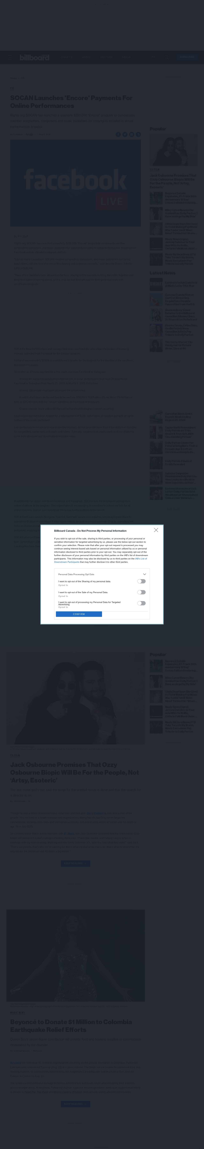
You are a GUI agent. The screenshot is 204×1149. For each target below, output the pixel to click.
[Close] (157, 531)
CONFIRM (79, 614)
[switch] (141, 581)
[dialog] (102, 574)
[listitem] (102, 574)
